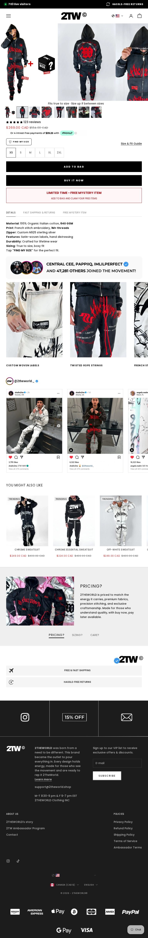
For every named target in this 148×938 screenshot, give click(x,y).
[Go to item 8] (96, 112)
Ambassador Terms (128, 847)
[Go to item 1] (10, 112)
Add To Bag (74, 167)
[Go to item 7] (84, 112)
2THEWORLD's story (19, 822)
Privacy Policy (123, 822)
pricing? (56, 635)
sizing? (77, 635)
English (89, 884)
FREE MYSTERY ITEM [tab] (74, 212)
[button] (117, 16)
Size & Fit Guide (131, 143)
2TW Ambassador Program (25, 828)
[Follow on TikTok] (18, 861)
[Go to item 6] (71, 112)
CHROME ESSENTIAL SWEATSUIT (74, 549)
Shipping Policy (124, 835)
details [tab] (11, 212)
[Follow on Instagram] (8, 861)
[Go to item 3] (34, 112)
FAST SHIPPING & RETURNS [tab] (39, 212)
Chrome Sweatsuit (27, 549)
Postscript (74, 719)
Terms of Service (125, 841)
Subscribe (107, 776)
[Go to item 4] (47, 112)
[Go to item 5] (59, 112)
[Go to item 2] (22, 112)
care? (94, 635)
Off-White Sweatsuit (121, 549)
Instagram (24, 719)
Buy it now (74, 180)
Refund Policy (123, 828)
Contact (123, 719)
